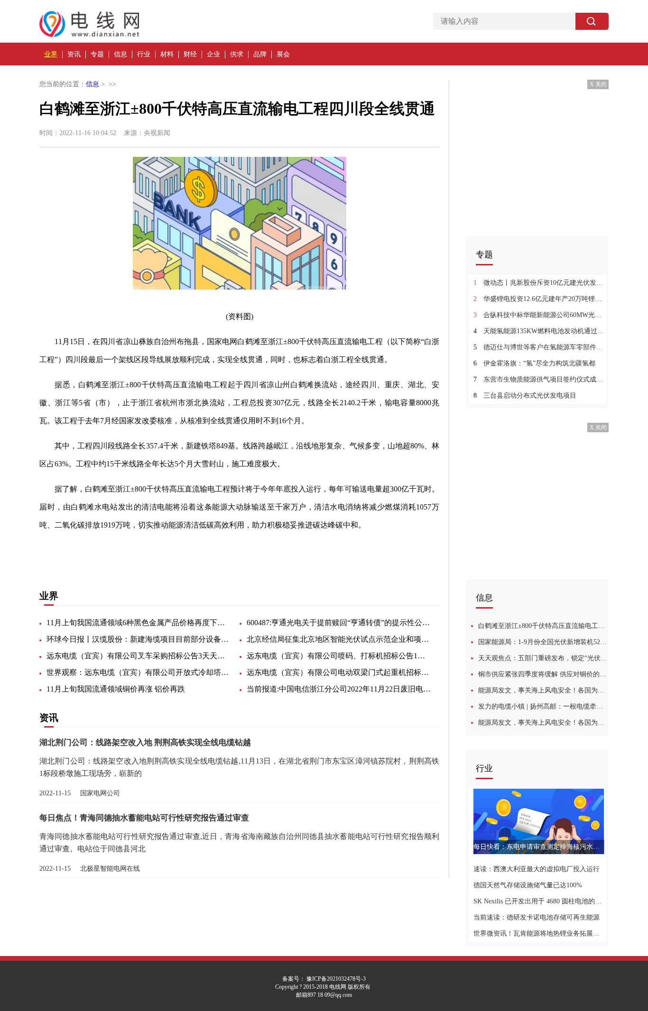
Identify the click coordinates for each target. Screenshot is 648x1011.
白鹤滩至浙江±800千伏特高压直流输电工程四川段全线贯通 (543, 625)
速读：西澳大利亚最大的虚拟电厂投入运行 (536, 869)
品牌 (260, 54)
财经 (190, 54)
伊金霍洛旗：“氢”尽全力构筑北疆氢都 (534, 363)
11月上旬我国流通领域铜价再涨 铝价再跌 (115, 689)
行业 (143, 54)
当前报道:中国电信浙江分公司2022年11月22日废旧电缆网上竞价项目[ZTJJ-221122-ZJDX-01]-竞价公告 (339, 689)
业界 (50, 54)
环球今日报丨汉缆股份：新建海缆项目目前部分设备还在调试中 (138, 639)
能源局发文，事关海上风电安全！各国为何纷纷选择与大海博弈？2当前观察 (543, 722)
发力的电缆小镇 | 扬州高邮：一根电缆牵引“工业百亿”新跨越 (543, 706)
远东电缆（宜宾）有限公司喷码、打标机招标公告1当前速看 (339, 656)
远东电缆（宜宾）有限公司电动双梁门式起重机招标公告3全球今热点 (339, 672)
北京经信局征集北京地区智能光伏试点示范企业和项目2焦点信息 (339, 639)
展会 (283, 54)
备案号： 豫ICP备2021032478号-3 (324, 978)
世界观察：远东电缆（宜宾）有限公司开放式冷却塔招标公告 (138, 672)
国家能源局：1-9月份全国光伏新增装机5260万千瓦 (543, 642)
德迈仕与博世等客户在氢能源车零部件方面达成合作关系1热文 (538, 347)
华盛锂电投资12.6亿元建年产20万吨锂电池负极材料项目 (538, 298)
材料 (167, 54)
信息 (120, 54)
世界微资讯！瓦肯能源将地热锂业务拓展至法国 (538, 933)
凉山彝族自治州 (168, 550)
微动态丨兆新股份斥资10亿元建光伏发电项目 (538, 282)
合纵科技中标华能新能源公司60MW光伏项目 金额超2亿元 (538, 315)
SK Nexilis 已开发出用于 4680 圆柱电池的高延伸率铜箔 (538, 901)
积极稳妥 (259, 550)
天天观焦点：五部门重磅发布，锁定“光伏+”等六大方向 (543, 658)
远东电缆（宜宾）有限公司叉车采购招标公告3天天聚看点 (138, 656)
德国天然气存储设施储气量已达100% (527, 885)
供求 (236, 54)
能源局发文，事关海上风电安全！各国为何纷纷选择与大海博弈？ (543, 690)
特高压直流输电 (113, 550)
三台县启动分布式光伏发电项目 (524, 395)
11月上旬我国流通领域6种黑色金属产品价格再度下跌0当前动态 (138, 623)
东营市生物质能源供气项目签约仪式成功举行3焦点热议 (538, 379)
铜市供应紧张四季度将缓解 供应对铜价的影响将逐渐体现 (543, 674)
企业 (213, 54)
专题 (97, 54)
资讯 (74, 54)
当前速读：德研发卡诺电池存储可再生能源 (536, 917)
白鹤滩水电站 (219, 550)
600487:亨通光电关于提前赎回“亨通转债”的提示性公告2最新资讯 (339, 623)
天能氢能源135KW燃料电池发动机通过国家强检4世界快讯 (538, 331)
